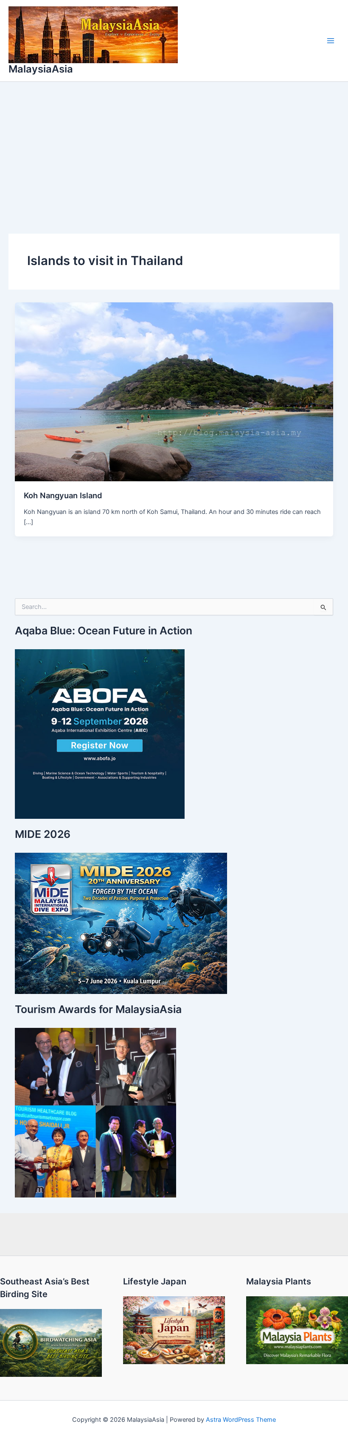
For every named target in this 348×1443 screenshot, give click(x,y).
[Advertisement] (174, 145)
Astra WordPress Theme (241, 1419)
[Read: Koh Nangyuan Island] (174, 391)
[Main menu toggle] (331, 41)
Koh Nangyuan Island (63, 495)
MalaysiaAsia (40, 69)
